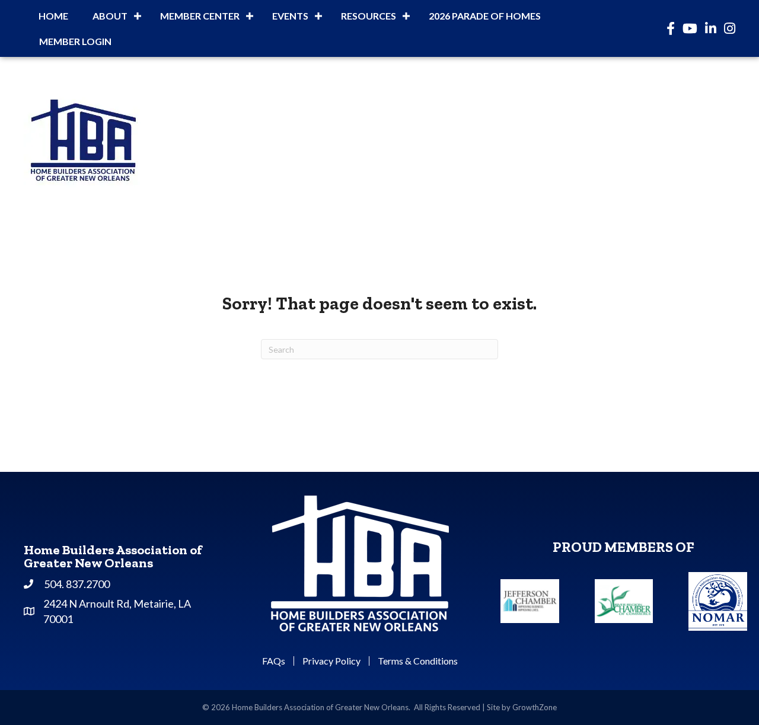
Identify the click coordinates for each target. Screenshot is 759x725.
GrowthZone (534, 707)
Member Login (75, 41)
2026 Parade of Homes (485, 15)
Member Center (200, 15)
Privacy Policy (331, 661)
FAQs (273, 661)
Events (290, 15)
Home (53, 15)
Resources (368, 15)
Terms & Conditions (418, 661)
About (110, 15)
